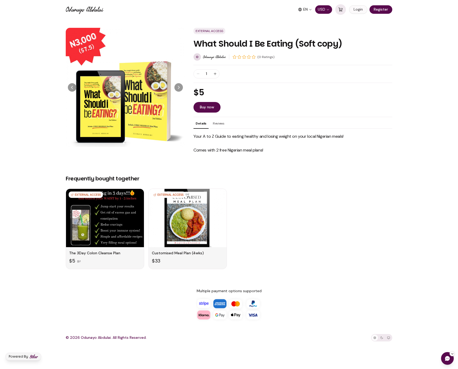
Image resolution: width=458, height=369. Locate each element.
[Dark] (381, 338)
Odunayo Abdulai (84, 9)
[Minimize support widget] (452, 353)
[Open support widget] (447, 358)
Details (201, 123)
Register (381, 9)
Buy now (207, 107)
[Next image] (178, 87)
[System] (388, 338)
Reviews (218, 123)
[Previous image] (72, 87)
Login (358, 9)
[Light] (375, 338)
